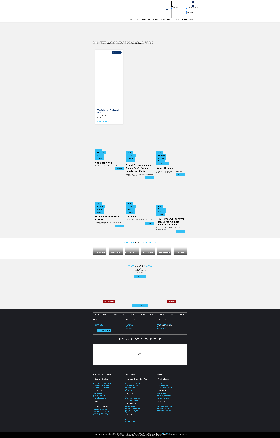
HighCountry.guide (130, 406)
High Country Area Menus (132, 412)
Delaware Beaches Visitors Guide (102, 383)
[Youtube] (166, 9)
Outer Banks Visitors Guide (132, 419)
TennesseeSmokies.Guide (100, 409)
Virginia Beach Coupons (163, 385)
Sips (149, 19)
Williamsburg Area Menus (164, 410)
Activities (137, 19)
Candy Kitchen (164, 168)
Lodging (162, 19)
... (121, 166)
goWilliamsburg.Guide (163, 405)
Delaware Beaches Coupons (101, 385)
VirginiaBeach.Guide (162, 382)
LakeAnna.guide (161, 393)
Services (169, 19)
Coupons (176, 19)
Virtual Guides (129, 327)
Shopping (155, 19)
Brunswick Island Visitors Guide (133, 383)
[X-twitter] (163, 9)
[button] (93, 354)
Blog (127, 329)
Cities (130, 19)
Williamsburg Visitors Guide (164, 406)
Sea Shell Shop (103, 162)
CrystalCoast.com (130, 397)
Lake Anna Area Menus (163, 398)
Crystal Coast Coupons (131, 400)
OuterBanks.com (129, 418)
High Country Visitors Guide (132, 408)
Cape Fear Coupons (130, 390)
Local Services (130, 252)
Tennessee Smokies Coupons (101, 413)
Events (191, 19)
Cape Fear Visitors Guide (132, 389)
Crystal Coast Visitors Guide (132, 398)
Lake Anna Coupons (162, 397)
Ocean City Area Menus (99, 398)
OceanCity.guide (97, 393)
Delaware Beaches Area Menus (101, 387)
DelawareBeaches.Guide (100, 382)
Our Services (129, 325)
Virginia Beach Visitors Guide (165, 383)
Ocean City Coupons (98, 397)
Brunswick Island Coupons (132, 385)
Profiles (184, 19)
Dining (144, 19)
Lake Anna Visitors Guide (164, 395)
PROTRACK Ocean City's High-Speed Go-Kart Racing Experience (170, 222)
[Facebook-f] (161, 9)
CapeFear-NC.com (130, 387)
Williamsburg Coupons (163, 408)
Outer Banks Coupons (131, 421)
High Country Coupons (131, 410)
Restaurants (97, 327)
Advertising (129, 328)
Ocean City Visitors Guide (100, 395)
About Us (128, 324)
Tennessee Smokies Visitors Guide (102, 411)
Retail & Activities (98, 324)
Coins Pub (131, 216)
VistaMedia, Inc (166, 433)
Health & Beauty (98, 325)
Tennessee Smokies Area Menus (102, 414)
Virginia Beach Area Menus (164, 387)
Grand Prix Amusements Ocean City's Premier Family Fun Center (139, 168)
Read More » (103, 121)
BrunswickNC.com (130, 382)
